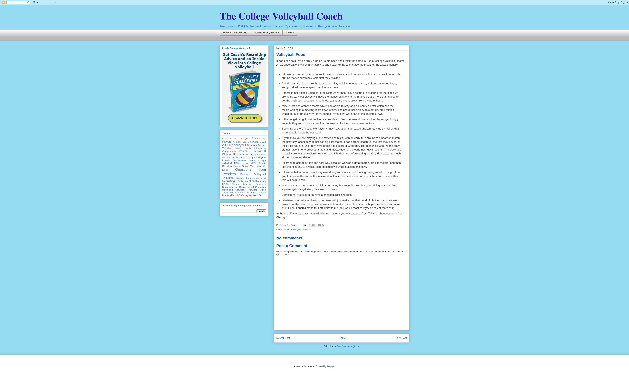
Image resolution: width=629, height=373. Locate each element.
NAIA (236, 163)
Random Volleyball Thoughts (297, 229)
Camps (290, 32)
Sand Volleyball (248, 192)
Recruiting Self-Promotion (252, 187)
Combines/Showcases (255, 148)
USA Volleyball (244, 195)
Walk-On (257, 195)
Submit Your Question (266, 32)
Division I (244, 151)
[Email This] (310, 225)
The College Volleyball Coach (281, 16)
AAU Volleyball (241, 139)
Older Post (400, 338)
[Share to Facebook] (319, 225)
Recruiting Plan (230, 187)
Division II (259, 151)
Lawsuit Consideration (234, 160)
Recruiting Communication (238, 181)
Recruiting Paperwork (254, 184)
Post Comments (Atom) (348, 346)
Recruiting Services (233, 189)
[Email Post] (304, 225)
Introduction (232, 157)
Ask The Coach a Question (247, 142)
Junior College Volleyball (252, 157)
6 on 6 (226, 139)
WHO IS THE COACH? (235, 32)
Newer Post (283, 338)
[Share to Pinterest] (322, 225)
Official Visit (248, 166)
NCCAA (245, 163)
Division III (229, 154)
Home (342, 338)
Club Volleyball (236, 145)
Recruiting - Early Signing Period (250, 178)
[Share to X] (316, 225)
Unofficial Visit (229, 195)
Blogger (330, 366)
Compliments (229, 151)
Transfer (261, 192)
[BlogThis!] (313, 225)
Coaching (252, 145)
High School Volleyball (248, 154)
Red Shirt (234, 193)
